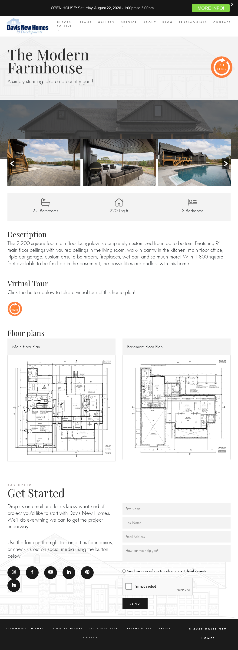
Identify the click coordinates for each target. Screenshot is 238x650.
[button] (12, 163)
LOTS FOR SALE (103, 628)
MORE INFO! (211, 8)
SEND (135, 604)
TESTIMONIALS (193, 22)
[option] (44, 162)
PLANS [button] (86, 22)
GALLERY (106, 22)
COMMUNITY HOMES (25, 628)
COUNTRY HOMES (67, 628)
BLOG (167, 22)
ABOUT (149, 22)
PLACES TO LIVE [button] (65, 24)
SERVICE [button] (129, 22)
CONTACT (222, 22)
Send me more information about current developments (166, 571)
